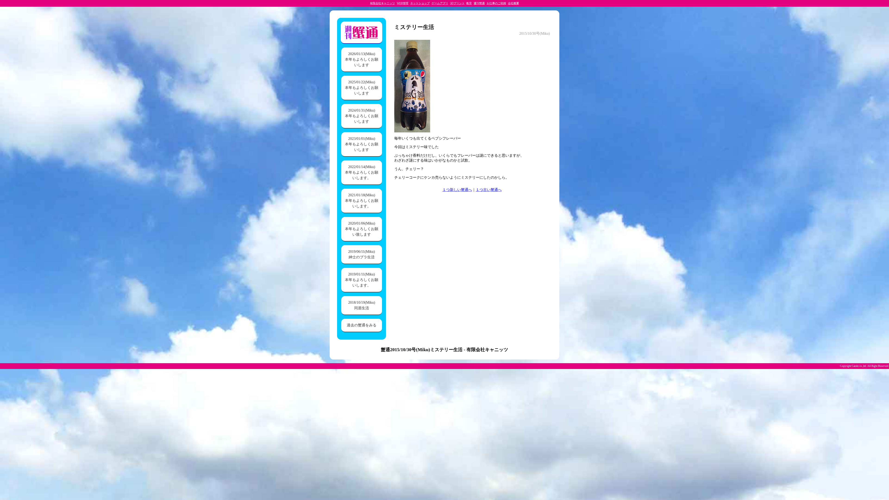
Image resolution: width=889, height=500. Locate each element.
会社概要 (513, 3)
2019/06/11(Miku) (361, 254)
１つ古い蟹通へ (489, 190)
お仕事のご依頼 (496, 3)
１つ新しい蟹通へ (457, 190)
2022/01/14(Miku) (361, 172)
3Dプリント (457, 3)
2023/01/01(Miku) (361, 144)
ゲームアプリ (440, 3)
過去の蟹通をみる (361, 325)
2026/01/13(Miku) (361, 59)
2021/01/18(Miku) (361, 200)
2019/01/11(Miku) (361, 279)
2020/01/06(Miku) (361, 228)
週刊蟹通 (479, 3)
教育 (469, 3)
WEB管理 (402, 3)
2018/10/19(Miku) (361, 305)
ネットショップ (420, 3)
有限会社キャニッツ (382, 3)
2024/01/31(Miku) (361, 115)
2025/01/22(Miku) (361, 87)
